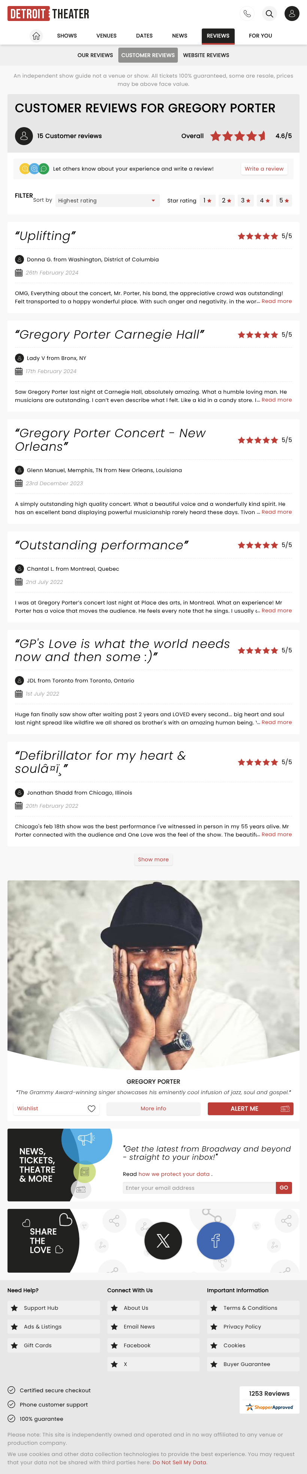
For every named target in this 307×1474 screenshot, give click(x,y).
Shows (67, 35)
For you (260, 35)
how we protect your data (175, 1174)
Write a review (264, 168)
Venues (107, 35)
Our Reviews (95, 55)
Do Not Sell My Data (179, 1462)
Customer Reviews (148, 55)
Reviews (218, 35)
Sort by (42, 200)
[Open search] (269, 13)
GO (284, 1187)
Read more (277, 301)
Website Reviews (206, 55)
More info (153, 1108)
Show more (153, 859)
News (180, 35)
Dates (144, 35)
